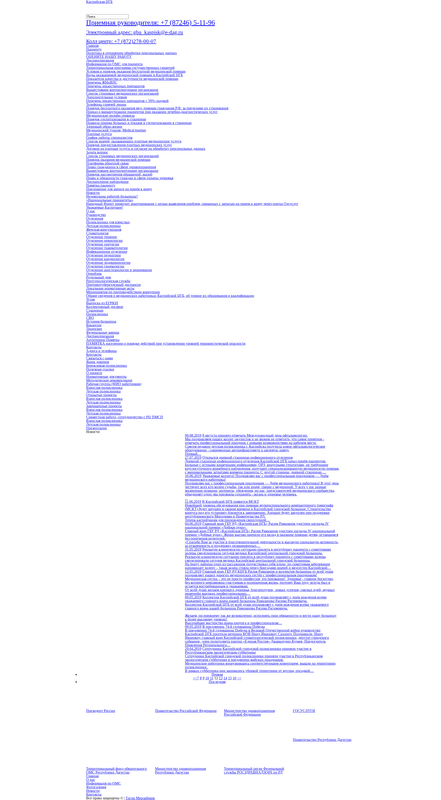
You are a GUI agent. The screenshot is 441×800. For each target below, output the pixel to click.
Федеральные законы (102, 332)
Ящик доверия (97, 362)
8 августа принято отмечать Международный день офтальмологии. (255, 435)
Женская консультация (103, 229)
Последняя (217, 682)
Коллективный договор (104, 307)
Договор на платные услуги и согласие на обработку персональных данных (145, 149)
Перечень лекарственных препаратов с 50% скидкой (127, 101)
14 (225, 678)
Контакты (94, 347)
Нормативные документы (106, 377)
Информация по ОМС (103, 783)
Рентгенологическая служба (108, 281)
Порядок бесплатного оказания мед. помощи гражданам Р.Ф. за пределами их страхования (157, 108)
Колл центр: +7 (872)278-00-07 (121, 41)
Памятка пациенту (100, 185)
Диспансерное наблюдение (107, 182)
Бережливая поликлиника (106, 365)
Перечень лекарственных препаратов (115, 86)
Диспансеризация (100, 60)
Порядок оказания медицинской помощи (118, 160)
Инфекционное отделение (106, 251)
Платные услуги (99, 134)
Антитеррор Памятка (102, 340)
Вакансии (94, 325)
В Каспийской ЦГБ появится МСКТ (230, 502)
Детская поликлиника (103, 226)
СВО (90, 318)
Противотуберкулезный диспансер (113, 285)
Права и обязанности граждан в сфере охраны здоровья (129, 178)
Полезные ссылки (100, 369)
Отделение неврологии (104, 240)
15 (230, 678)
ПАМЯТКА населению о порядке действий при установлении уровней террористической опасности (166, 343)
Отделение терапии (101, 237)
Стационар (94, 310)
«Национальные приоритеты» (109, 200)
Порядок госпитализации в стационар (116, 119)
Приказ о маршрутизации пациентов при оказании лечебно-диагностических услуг (152, 112)
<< (195, 678)
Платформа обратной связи (107, 163)
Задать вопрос (97, 152)
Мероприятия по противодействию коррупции (123, 292)
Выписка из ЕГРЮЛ (102, 303)
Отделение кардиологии (105, 259)
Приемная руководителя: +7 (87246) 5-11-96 (150, 22)
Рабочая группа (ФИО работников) (113, 384)
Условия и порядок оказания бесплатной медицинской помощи (136, 71)
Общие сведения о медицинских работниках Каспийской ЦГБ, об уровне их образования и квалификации (170, 296)
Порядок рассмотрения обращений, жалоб (119, 174)
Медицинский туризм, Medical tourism (116, 130)
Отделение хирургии (102, 244)
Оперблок (94, 274)
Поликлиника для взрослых (108, 222)
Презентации (96, 428)
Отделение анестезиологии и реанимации (119, 270)
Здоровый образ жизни (104, 126)
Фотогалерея (96, 787)
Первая (217, 674)
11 (211, 678)
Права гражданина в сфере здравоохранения (121, 167)
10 (207, 678)
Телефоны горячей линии (106, 104)
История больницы (101, 321)
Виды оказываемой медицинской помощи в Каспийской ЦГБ (134, 75)
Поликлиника (97, 314)
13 (221, 678)
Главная (92, 46)
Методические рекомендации (109, 380)
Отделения (94, 218)
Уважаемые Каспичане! (104, 207)
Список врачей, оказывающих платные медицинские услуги (133, 141)
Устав (90, 299)
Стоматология (97, 233)
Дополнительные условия (106, 97)
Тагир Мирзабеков (140, 798)
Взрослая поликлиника (104, 388)
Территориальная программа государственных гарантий (130, 68)
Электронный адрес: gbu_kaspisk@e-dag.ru (134, 32)
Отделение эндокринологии (108, 263)
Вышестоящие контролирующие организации (122, 90)
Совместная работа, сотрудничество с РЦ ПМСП (124, 417)
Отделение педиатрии (103, 255)
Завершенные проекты (104, 406)
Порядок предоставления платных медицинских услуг (129, 145)
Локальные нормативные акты (110, 288)
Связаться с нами (99, 358)
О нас (90, 211)
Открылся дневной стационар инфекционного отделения (247, 457)
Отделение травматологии (107, 248)
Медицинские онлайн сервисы (110, 115)
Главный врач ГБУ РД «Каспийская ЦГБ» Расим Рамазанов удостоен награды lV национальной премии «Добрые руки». (257, 525)
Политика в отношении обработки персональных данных (131, 53)
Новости (93, 193)
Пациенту (94, 49)
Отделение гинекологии (105, 266)
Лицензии (94, 329)
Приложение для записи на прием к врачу (119, 189)
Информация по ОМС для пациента (114, 64)
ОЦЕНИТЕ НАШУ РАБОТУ (109, 57)
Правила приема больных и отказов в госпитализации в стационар (139, 123)
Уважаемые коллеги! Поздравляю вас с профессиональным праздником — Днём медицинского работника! (256, 477)
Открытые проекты (101, 395)
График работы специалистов (109, 138)
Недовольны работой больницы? (112, 196)
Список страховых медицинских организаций (122, 93)
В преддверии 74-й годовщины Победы (233, 627)
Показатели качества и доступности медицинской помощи (132, 79)
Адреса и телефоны (101, 351)
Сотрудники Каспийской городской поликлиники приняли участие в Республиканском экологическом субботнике (248, 650)
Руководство (96, 215)
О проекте (94, 373)
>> (239, 678)
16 (234, 678)
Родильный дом (98, 277)
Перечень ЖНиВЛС (101, 82)
